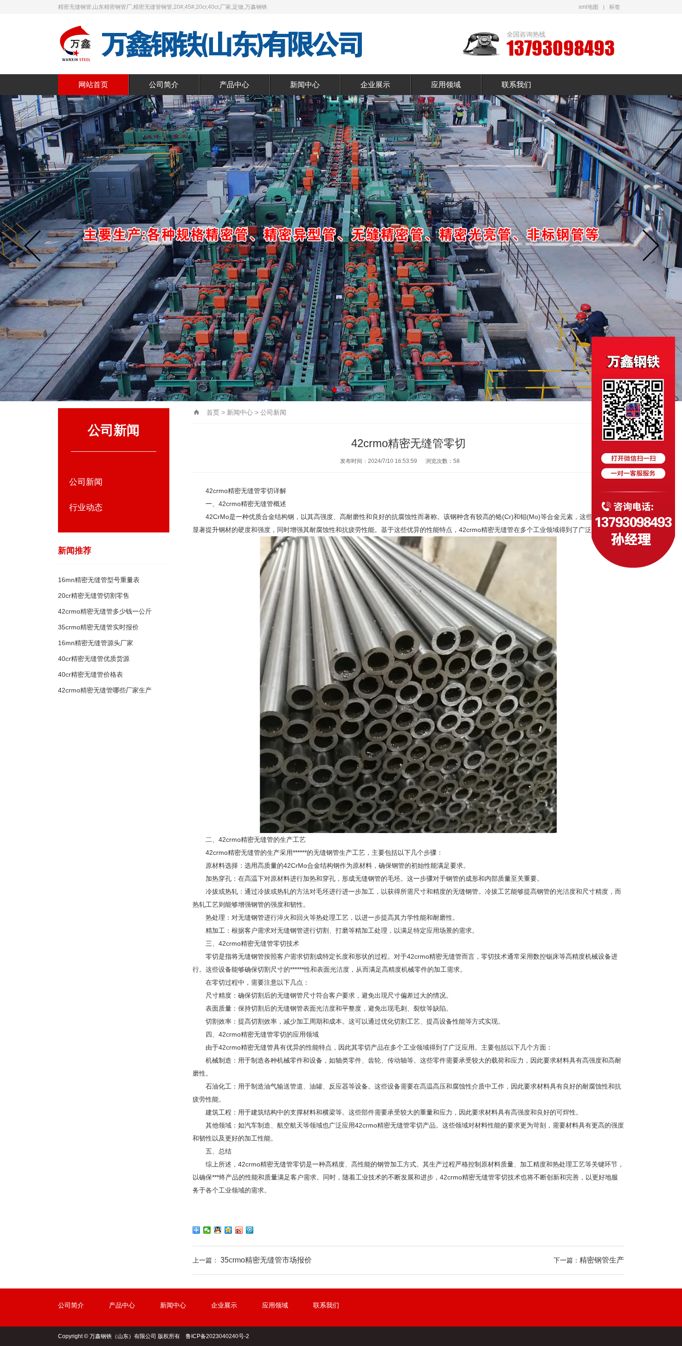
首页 (212, 412)
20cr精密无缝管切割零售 (93, 595)
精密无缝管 (244, 490)
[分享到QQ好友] (218, 1230)
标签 (614, 7)
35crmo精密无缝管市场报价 (266, 1260)
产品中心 (234, 85)
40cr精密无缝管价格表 (90, 674)
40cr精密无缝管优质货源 (93, 658)
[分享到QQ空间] (228, 1230)
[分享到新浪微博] (239, 1230)
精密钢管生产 (601, 1260)
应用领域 (446, 85)
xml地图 (588, 7)
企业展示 (375, 85)
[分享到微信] (207, 1230)
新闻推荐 (74, 550)
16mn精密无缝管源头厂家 (95, 643)
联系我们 (516, 85)
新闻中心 (305, 85)
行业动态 (86, 507)
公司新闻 (86, 482)
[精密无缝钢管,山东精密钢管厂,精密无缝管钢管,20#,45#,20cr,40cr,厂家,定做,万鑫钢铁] (211, 44)
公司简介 (164, 85)
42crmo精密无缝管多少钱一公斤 (105, 611)
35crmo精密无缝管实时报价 (98, 627)
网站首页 (93, 85)
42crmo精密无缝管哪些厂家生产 (105, 690)
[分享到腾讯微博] (250, 1230)
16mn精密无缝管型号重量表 (99, 579)
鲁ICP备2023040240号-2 (217, 1336)
